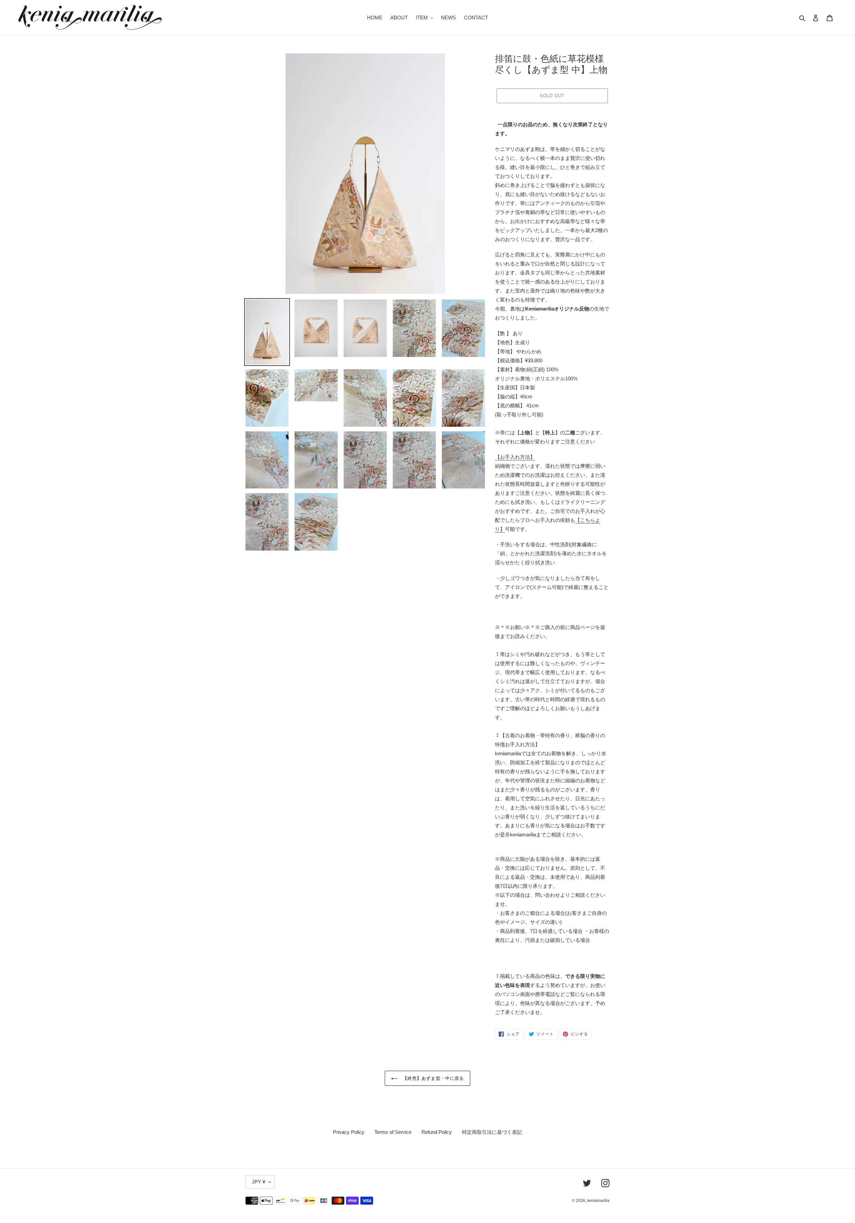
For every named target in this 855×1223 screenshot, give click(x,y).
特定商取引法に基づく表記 (492, 1132)
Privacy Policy (348, 1132)
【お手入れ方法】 (515, 457)
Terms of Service (392, 1132)
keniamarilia (598, 1200)
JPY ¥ (258, 1182)
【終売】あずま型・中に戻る (432, 1078)
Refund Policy (436, 1132)
